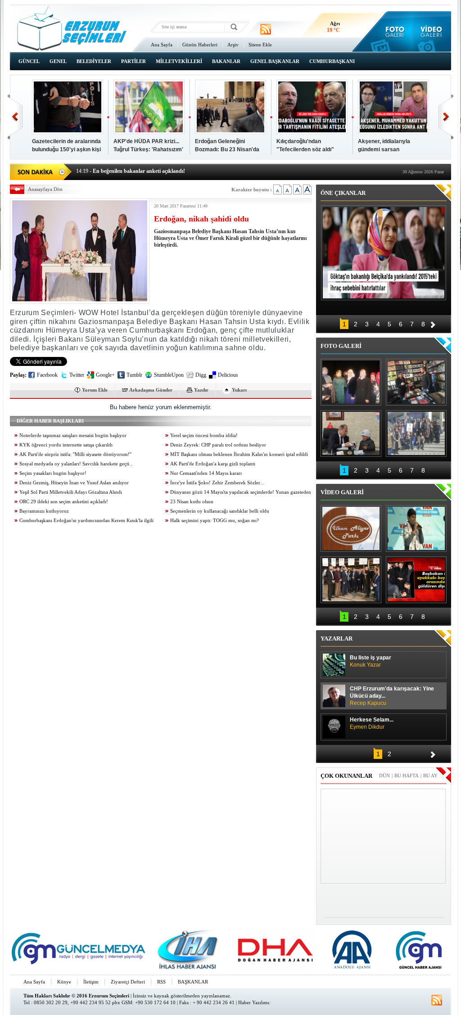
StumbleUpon (169, 375)
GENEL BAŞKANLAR (274, 61)
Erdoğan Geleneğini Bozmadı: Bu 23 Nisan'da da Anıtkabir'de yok (227, 149)
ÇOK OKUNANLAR (346, 775)
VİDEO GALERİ (342, 492)
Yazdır (201, 389)
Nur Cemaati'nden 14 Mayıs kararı (206, 473)
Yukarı (239, 389)
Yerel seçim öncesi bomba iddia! (204, 435)
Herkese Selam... (371, 723)
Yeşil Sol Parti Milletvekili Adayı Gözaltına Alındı (70, 492)
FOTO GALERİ (341, 346)
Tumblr (134, 375)
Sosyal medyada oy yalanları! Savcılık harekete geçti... (76, 463)
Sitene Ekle (260, 44)
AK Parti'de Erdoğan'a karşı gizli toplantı (212, 463)
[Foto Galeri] (393, 31)
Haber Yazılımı (253, 1002)
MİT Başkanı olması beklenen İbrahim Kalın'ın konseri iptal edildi (239, 454)
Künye (64, 981)
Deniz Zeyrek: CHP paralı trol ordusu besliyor (218, 444)
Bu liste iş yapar (370, 661)
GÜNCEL (29, 61)
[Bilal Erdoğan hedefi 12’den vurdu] (351, 579)
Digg (200, 375)
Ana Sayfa (161, 44)
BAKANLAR (226, 61)
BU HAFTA (406, 775)
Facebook (47, 375)
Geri (15, 117)
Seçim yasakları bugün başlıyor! (52, 473)
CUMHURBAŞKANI (332, 61)
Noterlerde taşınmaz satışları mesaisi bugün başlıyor (73, 435)
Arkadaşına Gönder (150, 389)
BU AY (430, 775)
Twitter (76, 375)
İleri (445, 117)
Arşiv (233, 44)
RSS (161, 981)
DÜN (384, 775)
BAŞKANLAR (193, 981)
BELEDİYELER (94, 61)
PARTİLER (133, 61)
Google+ (105, 375)
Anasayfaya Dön (45, 189)
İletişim (91, 981)
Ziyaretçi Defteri (128, 981)
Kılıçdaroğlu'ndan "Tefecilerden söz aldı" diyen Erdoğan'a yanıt (305, 149)
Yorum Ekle (95, 389)
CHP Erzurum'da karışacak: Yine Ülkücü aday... (392, 696)
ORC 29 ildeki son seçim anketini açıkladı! (63, 501)
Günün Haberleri (199, 44)
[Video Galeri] (432, 31)
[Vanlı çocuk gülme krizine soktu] (416, 528)
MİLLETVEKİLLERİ (179, 61)
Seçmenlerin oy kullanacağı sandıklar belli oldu (219, 511)
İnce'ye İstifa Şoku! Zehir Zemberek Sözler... (217, 482)
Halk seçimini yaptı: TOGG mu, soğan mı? (214, 520)
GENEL (58, 61)
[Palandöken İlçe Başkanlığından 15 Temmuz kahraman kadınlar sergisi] (416, 433)
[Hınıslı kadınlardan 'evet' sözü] (351, 382)
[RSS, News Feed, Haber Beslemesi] (265, 29)
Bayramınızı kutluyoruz (44, 511)
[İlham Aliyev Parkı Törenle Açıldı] (351, 528)
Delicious (228, 375)
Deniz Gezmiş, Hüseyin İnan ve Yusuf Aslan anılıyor (74, 482)
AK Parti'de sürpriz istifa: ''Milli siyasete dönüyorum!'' (75, 454)
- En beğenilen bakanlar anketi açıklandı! (130, 166)
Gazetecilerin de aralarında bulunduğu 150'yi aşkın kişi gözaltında (66, 149)
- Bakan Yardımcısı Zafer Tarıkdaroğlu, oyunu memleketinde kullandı (164, 175)
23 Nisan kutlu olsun (191, 501)
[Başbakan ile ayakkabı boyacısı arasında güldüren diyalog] (416, 579)
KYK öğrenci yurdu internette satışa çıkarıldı (66, 444)
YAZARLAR (337, 638)
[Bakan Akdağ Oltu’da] (351, 433)
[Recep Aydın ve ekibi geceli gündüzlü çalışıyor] (416, 382)
